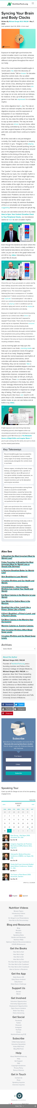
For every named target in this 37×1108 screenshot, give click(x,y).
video (11, 402)
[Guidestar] (15, 1096)
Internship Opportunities (18, 1004)
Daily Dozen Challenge (18, 984)
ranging (29, 306)
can (21, 395)
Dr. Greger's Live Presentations (18, 918)
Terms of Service (18, 1070)
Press (18, 1080)
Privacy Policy (18, 1068)
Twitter (21, 704)
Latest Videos (18, 916)
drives (26, 316)
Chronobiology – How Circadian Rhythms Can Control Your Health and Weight (17, 588)
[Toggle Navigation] (32, 3)
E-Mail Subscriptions (18, 1042)
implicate (8, 298)
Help (18, 1059)
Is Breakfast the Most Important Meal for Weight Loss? (18, 557)
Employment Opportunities (18, 1006)
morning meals (26, 348)
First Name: (18, 756)
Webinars (18, 933)
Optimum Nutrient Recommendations (18, 942)
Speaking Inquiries (18, 1082)
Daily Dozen (19, 982)
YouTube (9, 709)
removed (31, 323)
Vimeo (18, 1032)
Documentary (18, 920)
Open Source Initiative (18, 1008)
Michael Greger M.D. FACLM (19, 21)
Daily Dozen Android (18, 979)
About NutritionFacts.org (18, 1056)
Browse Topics (18, 911)
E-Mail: (18, 764)
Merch (18, 994)
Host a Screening (18, 1013)
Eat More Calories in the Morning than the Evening (17, 620)
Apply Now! (25, 1104)
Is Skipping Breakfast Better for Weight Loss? (17, 571)
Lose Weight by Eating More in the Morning (15, 602)
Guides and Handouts (18, 937)
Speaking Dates (18, 935)
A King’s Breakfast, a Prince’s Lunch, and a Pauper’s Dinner (18, 614)
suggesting (5, 207)
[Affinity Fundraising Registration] (19, 1096)
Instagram (21, 709)
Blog (18, 928)
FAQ (18, 1063)
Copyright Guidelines (18, 1066)
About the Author (10, 657)
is (20, 106)
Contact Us (18, 1078)
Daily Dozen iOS (18, 977)
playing (30, 144)
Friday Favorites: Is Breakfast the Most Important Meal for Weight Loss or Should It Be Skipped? (17, 564)
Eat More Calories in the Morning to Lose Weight (18, 596)
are (32, 86)
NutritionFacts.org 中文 (18, 1034)
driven (16, 124)
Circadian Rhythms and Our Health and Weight (17, 581)
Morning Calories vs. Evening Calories (17, 625)
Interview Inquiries (18, 1085)
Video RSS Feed (18, 1046)
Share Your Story (18, 1010)
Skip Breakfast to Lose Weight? (14, 576)
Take (28, 364)
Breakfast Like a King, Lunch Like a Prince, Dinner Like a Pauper (16, 608)
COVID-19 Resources (18, 944)
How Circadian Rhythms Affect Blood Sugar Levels (16, 630)
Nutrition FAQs (18, 940)
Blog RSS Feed (18, 1049)
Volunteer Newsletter (18, 1044)
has (12, 71)
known (23, 73)
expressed (21, 99)
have (10, 219)
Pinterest (9, 713)
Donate (18, 991)
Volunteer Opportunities (19, 1001)
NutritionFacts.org (20, 3)
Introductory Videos (18, 913)
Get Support (18, 1061)
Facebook (9, 704)
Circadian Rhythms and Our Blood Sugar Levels (18, 636)
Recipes (18, 930)
